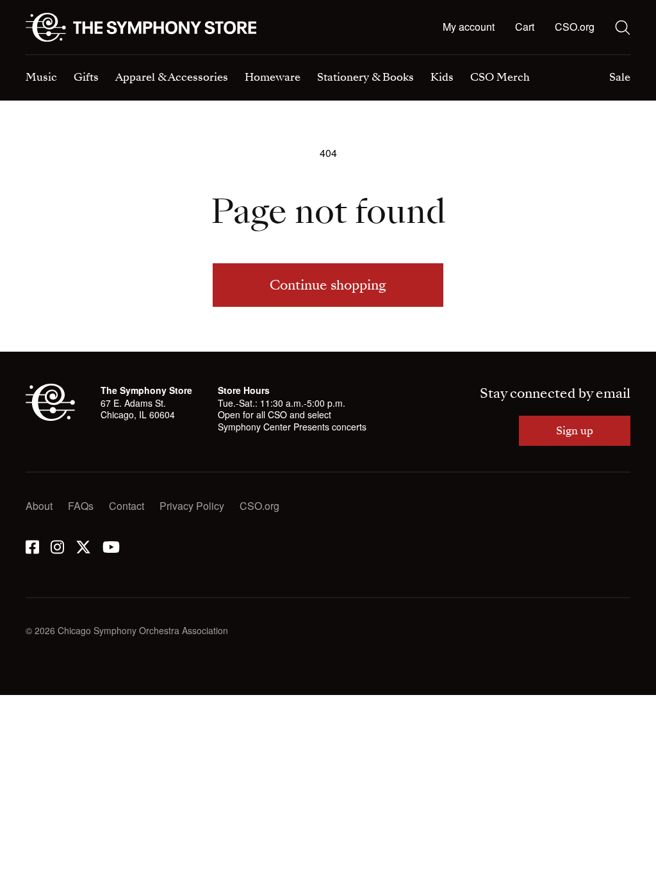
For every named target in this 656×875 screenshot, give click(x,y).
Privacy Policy (192, 505)
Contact (126, 505)
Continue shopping (328, 285)
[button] (524, 27)
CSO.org (574, 26)
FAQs (81, 505)
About (39, 505)
